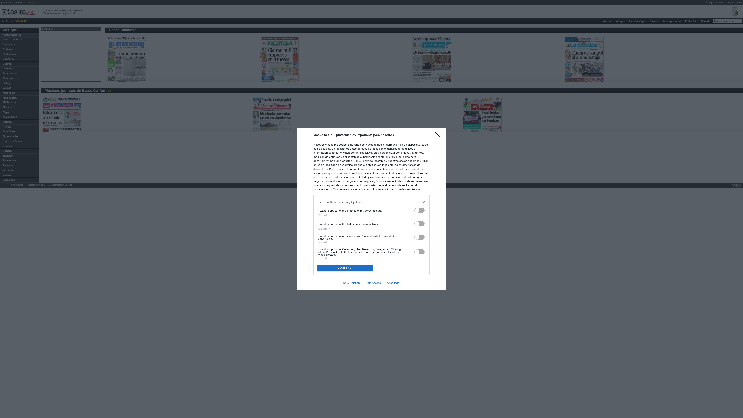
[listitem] (371, 202)
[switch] (419, 210)
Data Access (373, 282)
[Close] (438, 135)
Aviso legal (393, 282)
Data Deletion (351, 282)
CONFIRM (345, 267)
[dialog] (371, 209)
